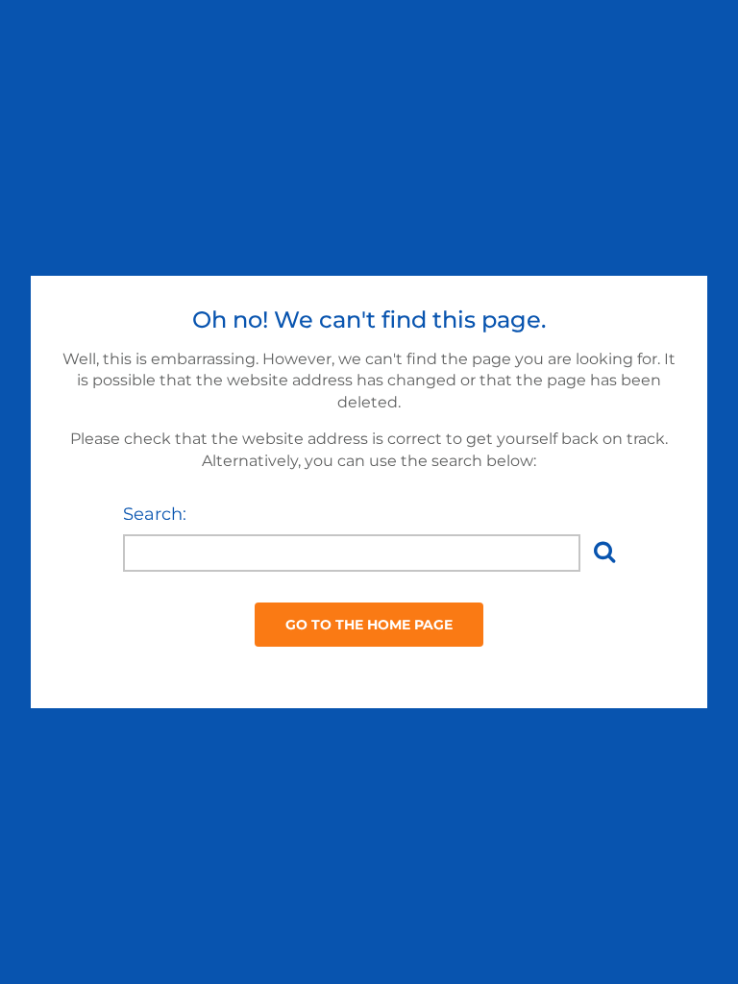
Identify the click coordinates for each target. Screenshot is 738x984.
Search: (154, 514)
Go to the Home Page (369, 624)
